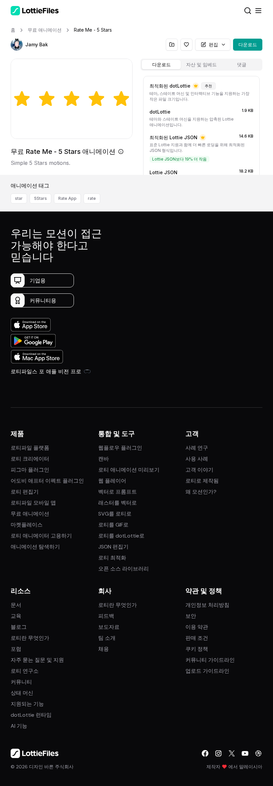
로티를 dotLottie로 (121, 535)
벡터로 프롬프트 (117, 491)
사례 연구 (196, 447)
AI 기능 (19, 725)
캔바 (103, 458)
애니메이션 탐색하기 (35, 546)
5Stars (40, 198)
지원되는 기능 (27, 703)
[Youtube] (245, 753)
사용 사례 (196, 458)
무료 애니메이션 (30, 513)
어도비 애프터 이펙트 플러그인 (47, 480)
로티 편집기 (25, 491)
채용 (103, 648)
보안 (190, 615)
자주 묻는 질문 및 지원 (37, 659)
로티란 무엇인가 (30, 637)
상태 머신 (22, 692)
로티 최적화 (112, 557)
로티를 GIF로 (113, 524)
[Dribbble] (258, 753)
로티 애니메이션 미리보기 (128, 469)
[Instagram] (218, 753)
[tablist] (201, 65)
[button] (17, 45)
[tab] (161, 64)
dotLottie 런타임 (31, 714)
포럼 (16, 648)
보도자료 (109, 626)
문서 (16, 604)
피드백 (106, 615)
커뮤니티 (21, 681)
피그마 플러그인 (30, 469)
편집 (213, 44)
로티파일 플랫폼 (30, 447)
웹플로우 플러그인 (120, 447)
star (19, 198)
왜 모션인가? (200, 491)
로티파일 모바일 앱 (33, 502)
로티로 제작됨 (202, 480)
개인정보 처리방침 (207, 604)
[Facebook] (205, 753)
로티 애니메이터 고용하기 (41, 535)
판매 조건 (196, 637)
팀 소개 (107, 637)
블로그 (19, 626)
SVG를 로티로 (115, 513)
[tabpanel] (201, 124)
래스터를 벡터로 (117, 502)
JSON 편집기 (113, 546)
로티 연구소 (25, 670)
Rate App (67, 198)
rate (92, 198)
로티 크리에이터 (30, 458)
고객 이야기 (199, 469)
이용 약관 (196, 626)
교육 (16, 615)
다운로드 (247, 44)
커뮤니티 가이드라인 (210, 659)
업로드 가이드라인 (207, 670)
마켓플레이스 (27, 524)
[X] (232, 753)
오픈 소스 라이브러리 (123, 568)
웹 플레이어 (112, 480)
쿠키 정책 (196, 648)
